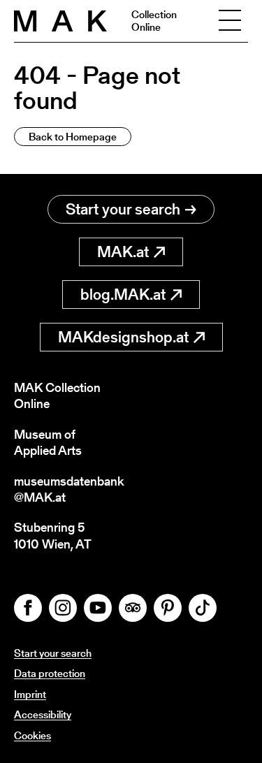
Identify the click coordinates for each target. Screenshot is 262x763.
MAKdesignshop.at (123, 337)
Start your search (123, 209)
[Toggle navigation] (230, 21)
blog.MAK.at (123, 294)
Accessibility (42, 714)
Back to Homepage (73, 136)
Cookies (32, 735)
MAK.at (123, 252)
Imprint (30, 694)
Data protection (49, 673)
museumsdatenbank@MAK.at (69, 489)
